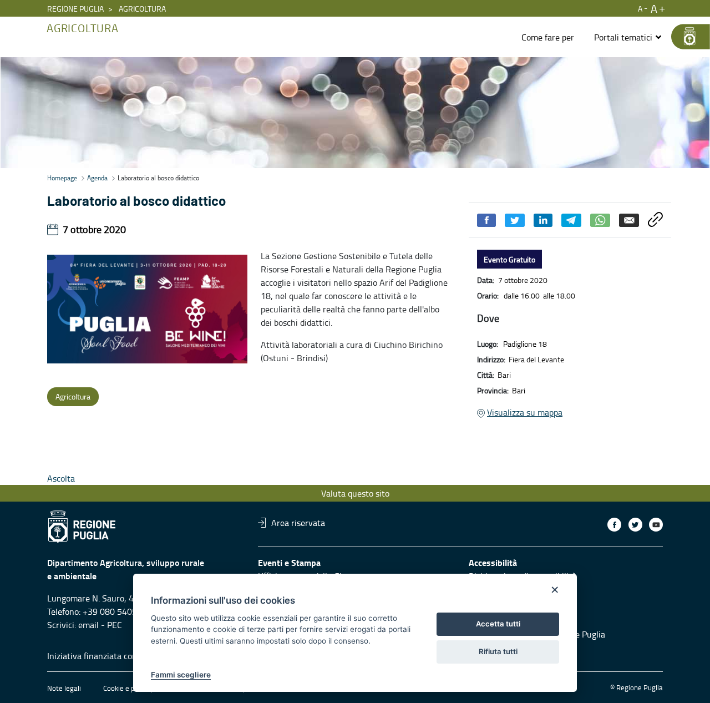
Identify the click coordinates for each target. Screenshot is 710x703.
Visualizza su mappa (524, 412)
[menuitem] (547, 37)
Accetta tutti (498, 623)
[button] (628, 37)
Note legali (64, 688)
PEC (114, 625)
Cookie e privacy (128, 688)
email (88, 625)
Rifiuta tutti (498, 651)
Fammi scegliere (181, 674)
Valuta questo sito (355, 493)
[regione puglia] (685, 36)
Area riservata (298, 523)
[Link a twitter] (635, 525)
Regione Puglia (75, 8)
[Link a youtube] (656, 525)
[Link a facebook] (614, 525)
